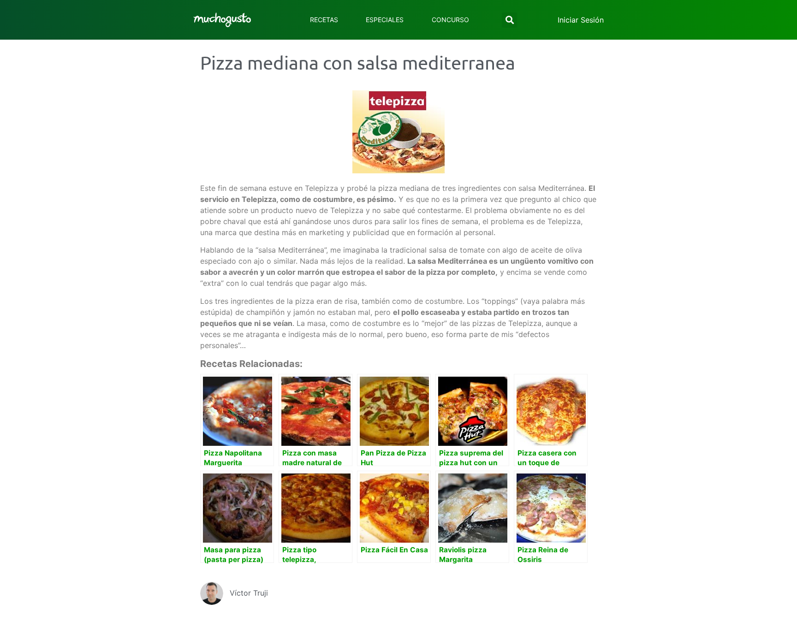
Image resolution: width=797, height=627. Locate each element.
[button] (509, 20)
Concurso (450, 20)
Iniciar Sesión (581, 19)
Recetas (324, 20)
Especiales (385, 20)
